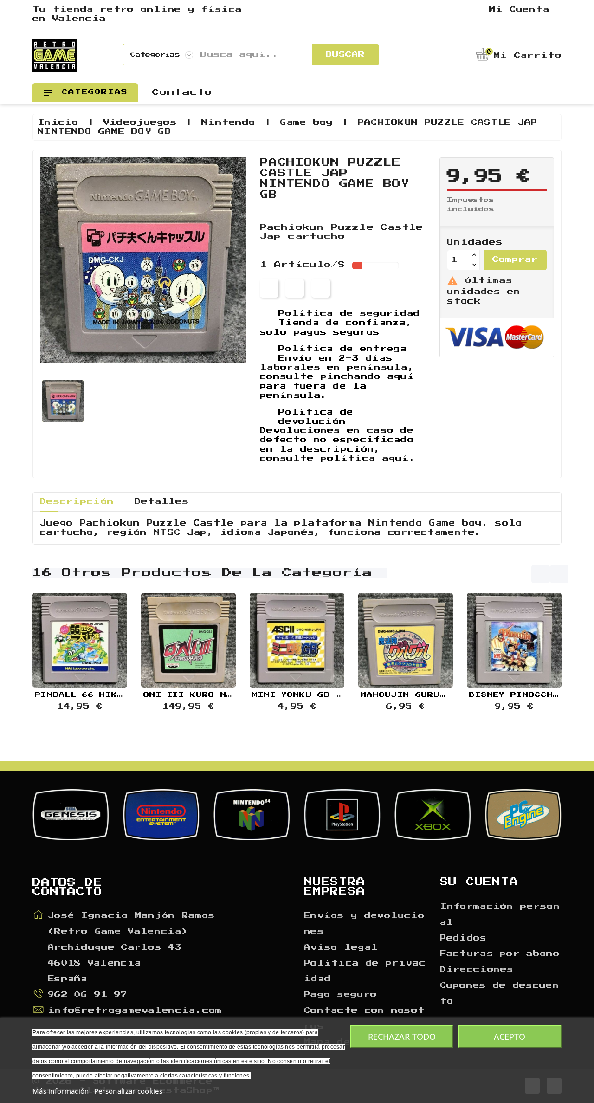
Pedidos (463, 938)
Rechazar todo (402, 1036)
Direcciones (477, 970)
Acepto (509, 1036)
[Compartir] (269, 288)
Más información (60, 1091)
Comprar (515, 259)
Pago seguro (340, 995)
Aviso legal (341, 947)
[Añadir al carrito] (56, 641)
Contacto (182, 92)
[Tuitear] (294, 288)
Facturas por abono (500, 954)
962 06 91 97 (88, 995)
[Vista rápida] (79, 641)
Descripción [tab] (77, 502)
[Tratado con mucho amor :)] (103, 641)
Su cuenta (479, 882)
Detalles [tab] (162, 502)
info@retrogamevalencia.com (135, 1010)
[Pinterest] (320, 288)
